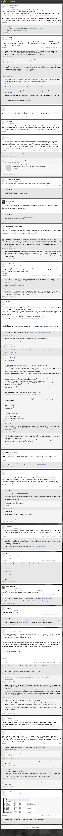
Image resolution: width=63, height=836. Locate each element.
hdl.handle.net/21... (9, 429)
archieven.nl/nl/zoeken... (22, 493)
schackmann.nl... (9, 711)
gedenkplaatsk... (28, 217)
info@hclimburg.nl (44, 601)
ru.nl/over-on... (8, 568)
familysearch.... (28, 514)
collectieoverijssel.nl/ (53, 621)
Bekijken (15, 168)
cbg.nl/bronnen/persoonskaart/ (16, 285)
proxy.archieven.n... (22, 30)
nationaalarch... (8, 444)
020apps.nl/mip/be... (26, 622)
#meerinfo (4, 273)
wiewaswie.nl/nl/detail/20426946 (31, 591)
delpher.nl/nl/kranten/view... (36, 28)
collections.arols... (9, 344)
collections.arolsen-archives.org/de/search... (40, 332)
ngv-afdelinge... (20, 771)
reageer (5, 22)
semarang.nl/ (8, 574)
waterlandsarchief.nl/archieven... (13, 162)
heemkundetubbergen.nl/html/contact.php (25, 621)
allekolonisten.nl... (9, 679)
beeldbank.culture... (9, 192)
